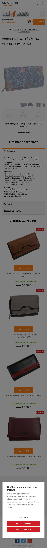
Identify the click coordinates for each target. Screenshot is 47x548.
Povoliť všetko (23, 523)
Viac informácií (12, 511)
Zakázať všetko (23, 530)
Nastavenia (23, 517)
